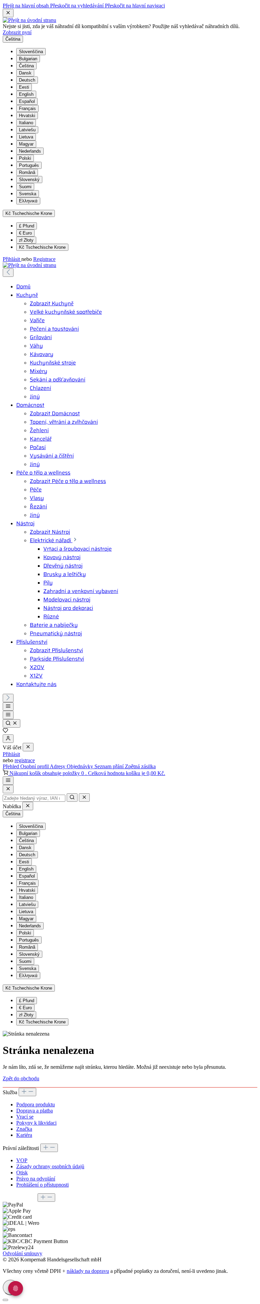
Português (29, 165)
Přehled (11, 766)
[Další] (8, 698)
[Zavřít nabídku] (28, 747)
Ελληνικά (28, 200)
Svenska (27, 193)
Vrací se (25, 1117)
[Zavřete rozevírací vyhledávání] (84, 797)
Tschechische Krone (42, 247)
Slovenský (29, 179)
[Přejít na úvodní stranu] (29, 20)
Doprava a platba (34, 1110)
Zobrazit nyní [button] (17, 32)
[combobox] (34, 798)
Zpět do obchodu (21, 1078)
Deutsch (27, 80)
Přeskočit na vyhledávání (77, 5)
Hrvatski (27, 115)
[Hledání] (11, 723)
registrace (25, 760)
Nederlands (30, 151)
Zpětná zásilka (140, 766)
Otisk (22, 1172)
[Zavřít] (5, 1300)
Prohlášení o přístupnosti (42, 1185)
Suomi (25, 186)
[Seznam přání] (5, 731)
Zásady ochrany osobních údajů (50, 1166)
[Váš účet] (8, 738)
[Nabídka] (8, 706)
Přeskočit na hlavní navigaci (135, 5)
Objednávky (80, 766)
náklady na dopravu (88, 1271)
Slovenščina (31, 51)
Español (27, 101)
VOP (21, 1160)
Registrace (44, 259)
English (26, 94)
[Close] (8, 789)
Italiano (26, 122)
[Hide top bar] (8, 13)
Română (27, 172)
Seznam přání (109, 766)
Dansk (25, 72)
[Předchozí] (8, 272)
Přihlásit (12, 259)
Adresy (58, 766)
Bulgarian (28, 58)
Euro (25, 233)
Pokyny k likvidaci (36, 1123)
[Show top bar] (8, 780)
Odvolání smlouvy (22, 1253)
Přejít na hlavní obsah (26, 5)
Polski (25, 158)
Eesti (24, 87)
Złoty (26, 240)
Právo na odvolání (35, 1178)
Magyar (26, 144)
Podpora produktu (35, 1104)
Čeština (26, 65)
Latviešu (27, 129)
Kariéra (24, 1135)
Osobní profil (35, 766)
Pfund (26, 225)
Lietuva (26, 136)
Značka (24, 1129)
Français (27, 108)
